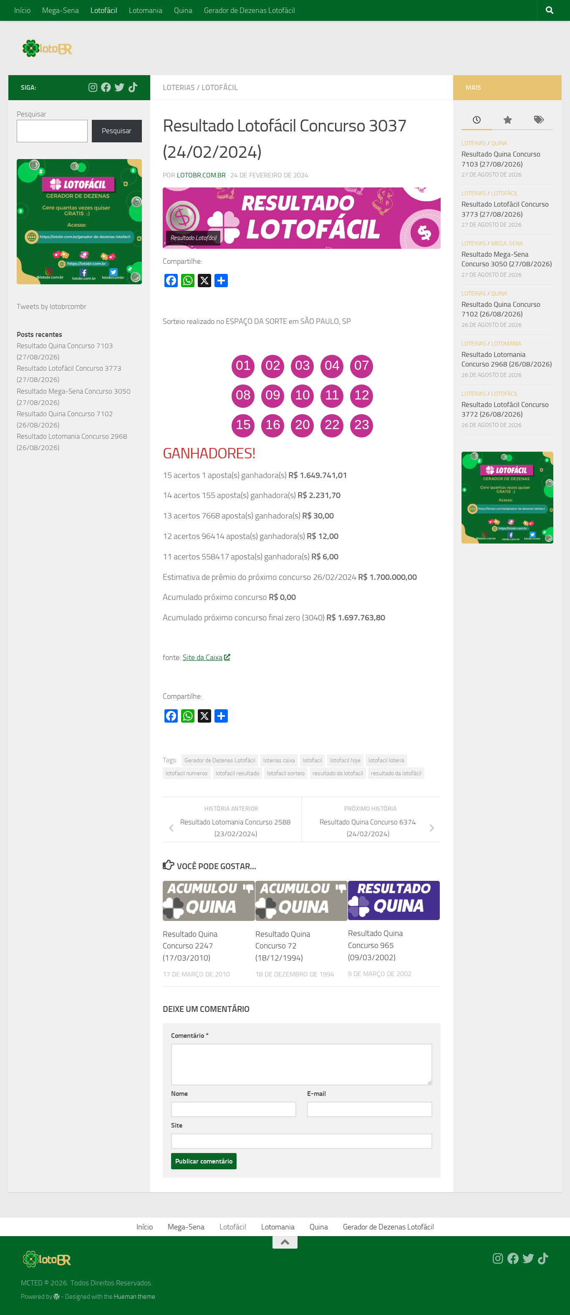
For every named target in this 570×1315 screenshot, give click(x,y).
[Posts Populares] (507, 120)
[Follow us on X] (119, 87)
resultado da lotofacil (338, 773)
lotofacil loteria (386, 760)
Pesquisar (31, 114)
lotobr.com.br (201, 175)
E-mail (316, 1094)
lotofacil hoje (345, 760)
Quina (183, 10)
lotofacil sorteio (286, 773)
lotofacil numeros (187, 773)
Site (176, 1125)
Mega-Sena (60, 10)
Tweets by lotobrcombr (51, 306)
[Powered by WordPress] (56, 1297)
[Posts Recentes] (477, 120)
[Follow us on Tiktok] (133, 87)
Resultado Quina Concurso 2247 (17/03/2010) (190, 946)
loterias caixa (279, 760)
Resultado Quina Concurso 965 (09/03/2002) (375, 945)
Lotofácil (104, 10)
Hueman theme (134, 1296)
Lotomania (145, 10)
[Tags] (538, 120)
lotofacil (312, 760)
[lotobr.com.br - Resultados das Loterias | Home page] (47, 48)
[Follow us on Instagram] (93, 87)
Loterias (179, 87)
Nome (179, 1094)
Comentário (190, 1035)
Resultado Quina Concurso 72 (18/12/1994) (282, 946)
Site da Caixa (202, 657)
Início (22, 10)
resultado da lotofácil (396, 773)
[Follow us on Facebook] (106, 87)
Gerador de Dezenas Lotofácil (249, 10)
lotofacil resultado (237, 773)
